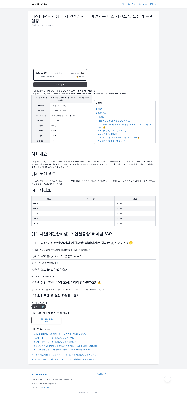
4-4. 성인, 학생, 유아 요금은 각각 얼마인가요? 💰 (119, 137)
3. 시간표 (100, 116)
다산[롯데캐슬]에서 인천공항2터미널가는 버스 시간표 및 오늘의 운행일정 (64, 359)
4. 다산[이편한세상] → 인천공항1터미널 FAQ (115, 120)
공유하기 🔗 (38, 306)
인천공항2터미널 (46, 320)
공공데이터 (44, 387)
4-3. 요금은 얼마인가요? (108, 134)
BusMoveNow (39, 374)
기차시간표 (142, 4)
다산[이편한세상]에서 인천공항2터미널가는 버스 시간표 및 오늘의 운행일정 (64, 354)
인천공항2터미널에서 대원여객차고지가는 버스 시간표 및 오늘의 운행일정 (65, 345)
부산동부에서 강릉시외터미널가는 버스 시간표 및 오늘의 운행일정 (61, 349)
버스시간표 (130, 4)
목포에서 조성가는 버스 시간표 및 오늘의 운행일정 (55, 338)
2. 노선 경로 (101, 113)
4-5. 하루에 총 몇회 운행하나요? (111, 141)
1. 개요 (99, 109)
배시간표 (153, 4)
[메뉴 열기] (167, 379)
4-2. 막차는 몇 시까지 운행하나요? (112, 130)
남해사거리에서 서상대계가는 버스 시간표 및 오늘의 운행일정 (59, 334)
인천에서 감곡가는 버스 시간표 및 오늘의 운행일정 (55, 341)
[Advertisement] (93, 47)
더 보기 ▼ (60, 84)
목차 (100, 103)
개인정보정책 (101, 374)
